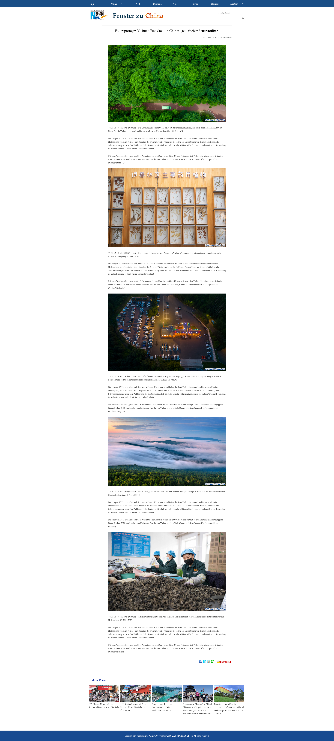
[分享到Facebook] (201, 661)
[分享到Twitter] (205, 661)
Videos (176, 3)
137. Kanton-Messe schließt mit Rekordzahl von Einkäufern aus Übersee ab (133, 707)
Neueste (215, 3)
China (114, 3)
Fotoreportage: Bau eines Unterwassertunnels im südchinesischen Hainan (162, 707)
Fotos (195, 3)
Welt (137, 3)
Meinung (157, 3)
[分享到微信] (213, 661)
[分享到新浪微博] (209, 661)
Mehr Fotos (98, 680)
